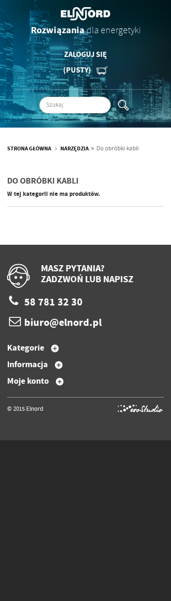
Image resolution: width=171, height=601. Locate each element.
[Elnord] (85, 13)
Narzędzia (74, 149)
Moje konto (28, 381)
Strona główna (29, 149)
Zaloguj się (85, 54)
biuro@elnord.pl (63, 323)
